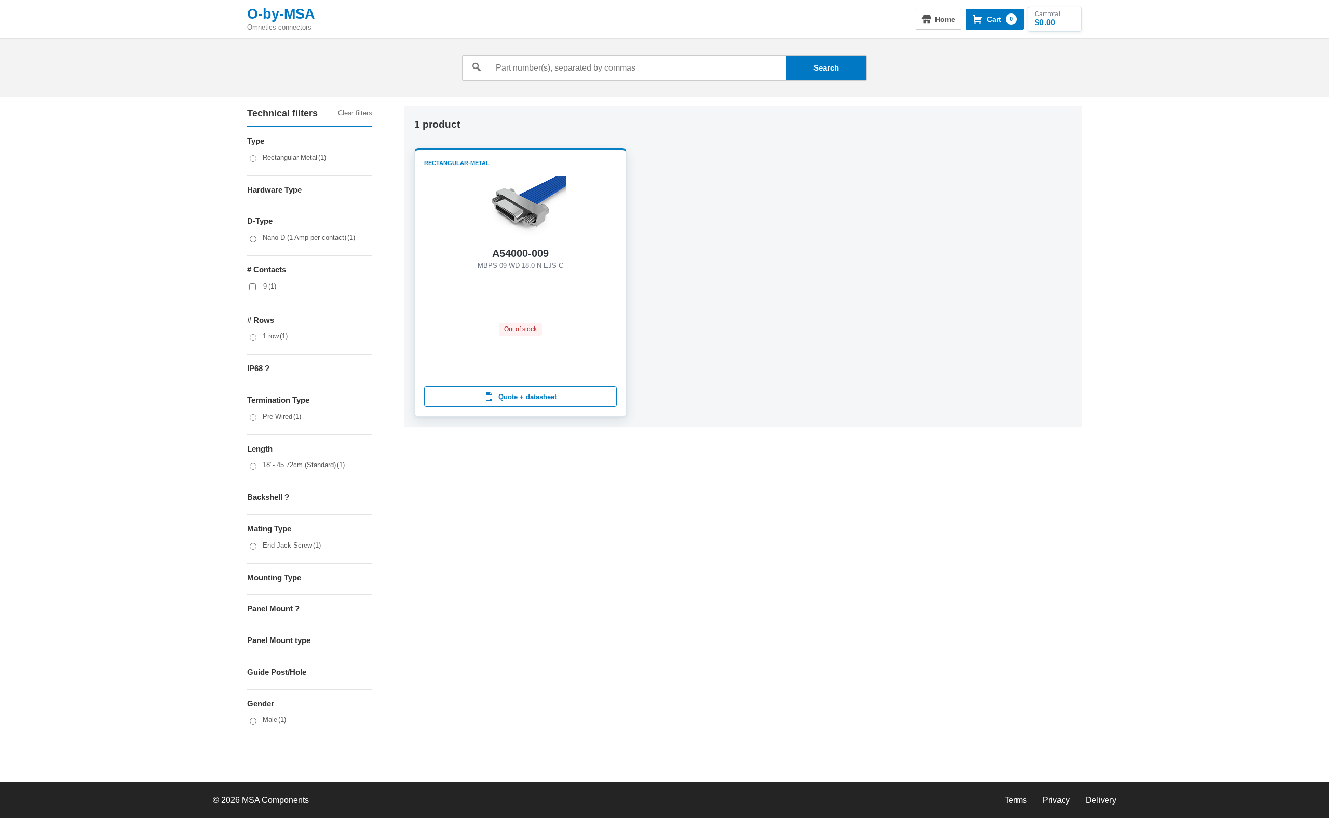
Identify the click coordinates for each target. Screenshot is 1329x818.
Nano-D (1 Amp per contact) (309, 237)
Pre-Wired (282, 416)
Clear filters (355, 113)
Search (826, 67)
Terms (1016, 800)
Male (274, 720)
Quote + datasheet (527, 397)
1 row (275, 336)
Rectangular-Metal (294, 157)
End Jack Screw (292, 545)
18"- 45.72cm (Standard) (304, 465)
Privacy (1056, 800)
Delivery (1101, 800)
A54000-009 (520, 253)
